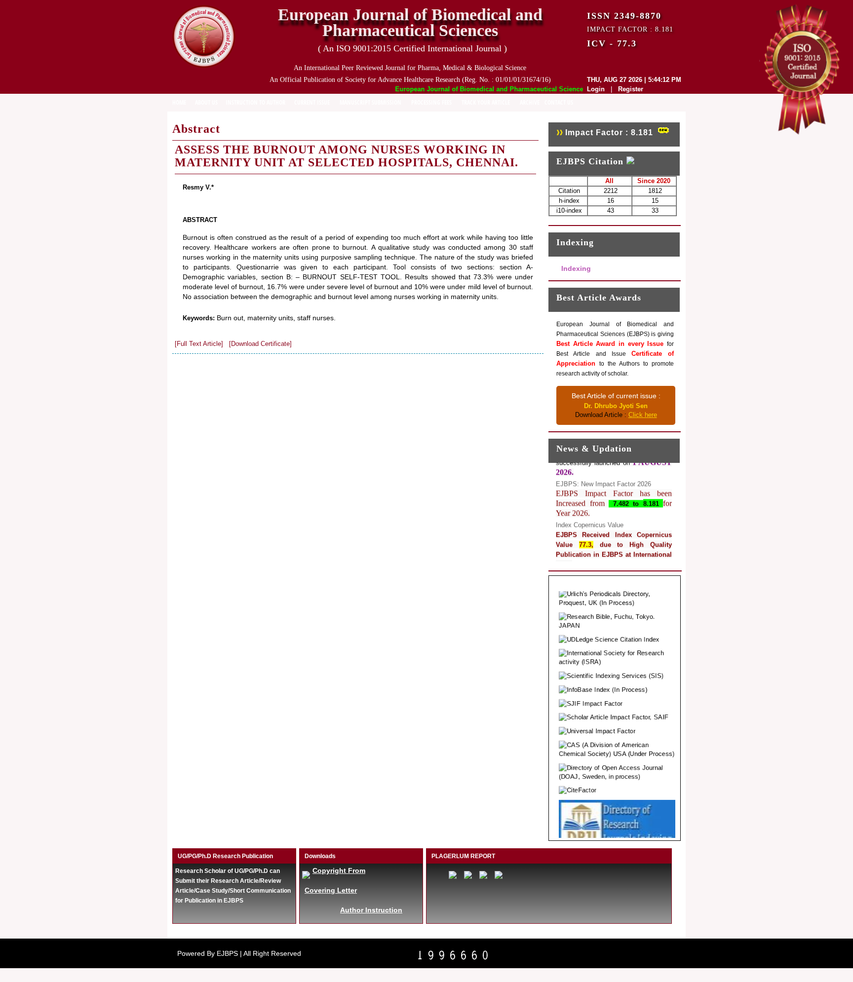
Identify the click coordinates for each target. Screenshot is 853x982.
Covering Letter (331, 890)
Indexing (576, 268)
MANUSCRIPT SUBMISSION (370, 102)
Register (630, 89)
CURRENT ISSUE (312, 102)
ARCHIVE (530, 102)
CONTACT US (558, 102)
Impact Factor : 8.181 (609, 132)
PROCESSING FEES (431, 102)
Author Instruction (371, 910)
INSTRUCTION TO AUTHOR (255, 102)
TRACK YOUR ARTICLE (486, 102)
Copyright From (338, 870)
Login (596, 89)
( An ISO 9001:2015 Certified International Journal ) (412, 48)
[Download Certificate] (260, 343)
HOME (179, 102)
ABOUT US (206, 102)
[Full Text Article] (199, 343)
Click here (642, 414)
